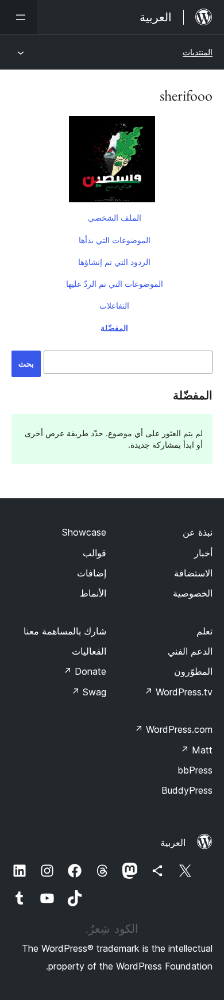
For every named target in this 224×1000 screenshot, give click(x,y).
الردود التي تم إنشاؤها (114, 262)
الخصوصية (193, 593)
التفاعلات (114, 305)
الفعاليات (89, 651)
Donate (84, 671)
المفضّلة (114, 328)
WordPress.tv (178, 692)
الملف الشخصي (114, 217)
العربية (173, 842)
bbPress (195, 770)
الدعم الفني (190, 651)
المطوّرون (193, 671)
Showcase (84, 532)
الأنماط (93, 593)
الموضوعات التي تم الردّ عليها (114, 284)
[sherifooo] (112, 161)
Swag (88, 692)
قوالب (94, 553)
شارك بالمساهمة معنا (65, 631)
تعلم (204, 631)
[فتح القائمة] (18, 17)
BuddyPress (187, 790)
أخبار (203, 553)
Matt (196, 750)
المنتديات (198, 52)
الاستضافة (193, 573)
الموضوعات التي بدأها (114, 240)
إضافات (91, 573)
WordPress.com (173, 729)
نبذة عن (198, 532)
